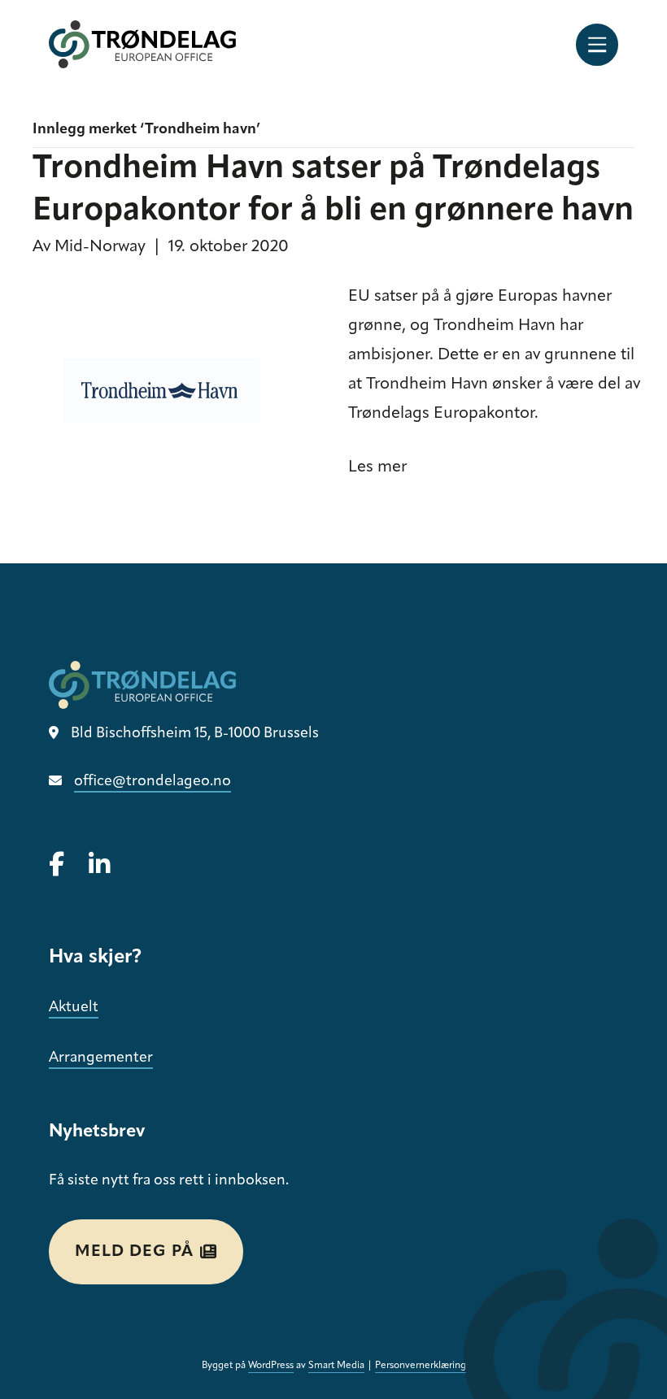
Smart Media (336, 1366)
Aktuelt (73, 1008)
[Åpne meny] (597, 45)
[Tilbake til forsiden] (142, 44)
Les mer (377, 467)
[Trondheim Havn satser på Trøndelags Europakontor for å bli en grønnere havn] (174, 396)
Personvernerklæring (420, 1366)
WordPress (271, 1366)
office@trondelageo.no (152, 782)
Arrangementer (101, 1058)
